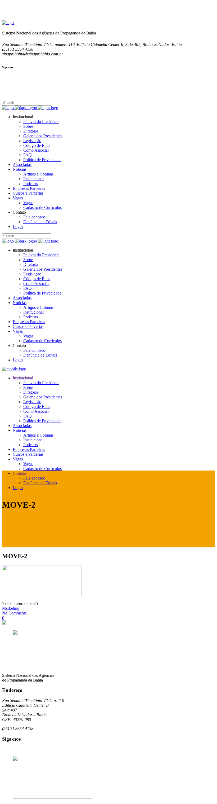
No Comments (14, 613)
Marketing (10, 608)
